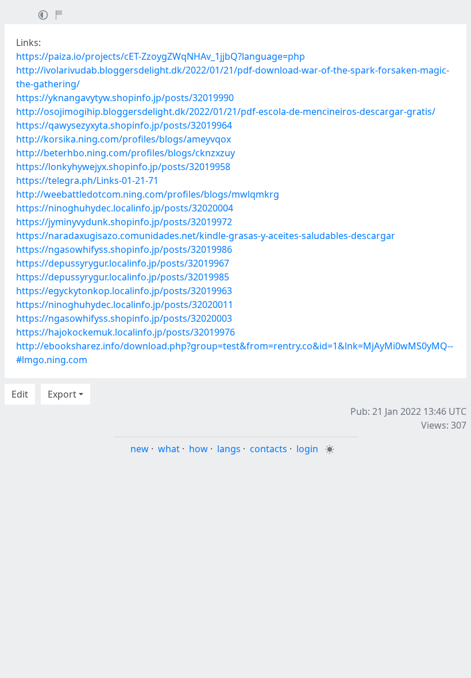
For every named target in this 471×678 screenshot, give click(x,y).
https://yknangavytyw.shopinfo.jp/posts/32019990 (125, 97)
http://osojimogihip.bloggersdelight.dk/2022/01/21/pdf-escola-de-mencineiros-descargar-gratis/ (225, 111)
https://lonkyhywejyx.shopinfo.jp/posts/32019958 (123, 166)
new (139, 448)
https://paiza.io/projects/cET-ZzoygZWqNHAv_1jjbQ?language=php (160, 56)
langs (229, 448)
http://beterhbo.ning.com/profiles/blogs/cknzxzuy (125, 153)
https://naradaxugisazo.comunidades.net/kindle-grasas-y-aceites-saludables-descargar (205, 235)
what (169, 448)
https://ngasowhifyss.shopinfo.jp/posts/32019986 (124, 249)
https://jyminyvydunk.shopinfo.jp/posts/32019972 (124, 221)
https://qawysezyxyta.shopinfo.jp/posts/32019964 (124, 125)
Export (62, 394)
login (307, 448)
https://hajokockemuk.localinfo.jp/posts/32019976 (125, 332)
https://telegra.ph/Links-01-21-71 (87, 180)
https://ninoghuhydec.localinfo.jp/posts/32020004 (124, 208)
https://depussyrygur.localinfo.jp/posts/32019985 (122, 277)
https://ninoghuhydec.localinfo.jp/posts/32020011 (124, 304)
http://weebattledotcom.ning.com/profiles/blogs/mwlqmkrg (147, 194)
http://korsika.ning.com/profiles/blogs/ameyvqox (123, 139)
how (198, 448)
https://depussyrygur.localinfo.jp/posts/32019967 (122, 263)
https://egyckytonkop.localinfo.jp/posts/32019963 (124, 290)
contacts (268, 448)
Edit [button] (19, 394)
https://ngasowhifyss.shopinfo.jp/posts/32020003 (124, 318)
